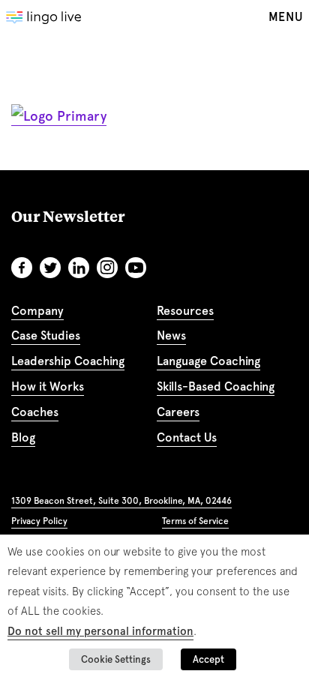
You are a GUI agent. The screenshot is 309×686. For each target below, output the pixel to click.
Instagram (107, 267)
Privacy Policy (39, 521)
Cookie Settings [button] (116, 659)
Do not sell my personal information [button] (101, 631)
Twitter (50, 267)
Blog (23, 437)
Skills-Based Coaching (215, 386)
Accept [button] (208, 659)
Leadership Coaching (67, 361)
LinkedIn (78, 267)
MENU (285, 17)
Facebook (21, 267)
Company (37, 311)
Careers (178, 412)
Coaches (34, 412)
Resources (185, 311)
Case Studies (45, 335)
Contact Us (187, 437)
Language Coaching (208, 361)
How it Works (47, 386)
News (171, 335)
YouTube (135, 267)
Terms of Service (195, 521)
